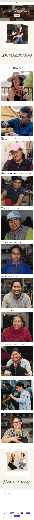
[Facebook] (4, 513)
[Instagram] (6, 513)
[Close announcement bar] (33, 0)
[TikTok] (8, 513)
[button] (2, 3)
